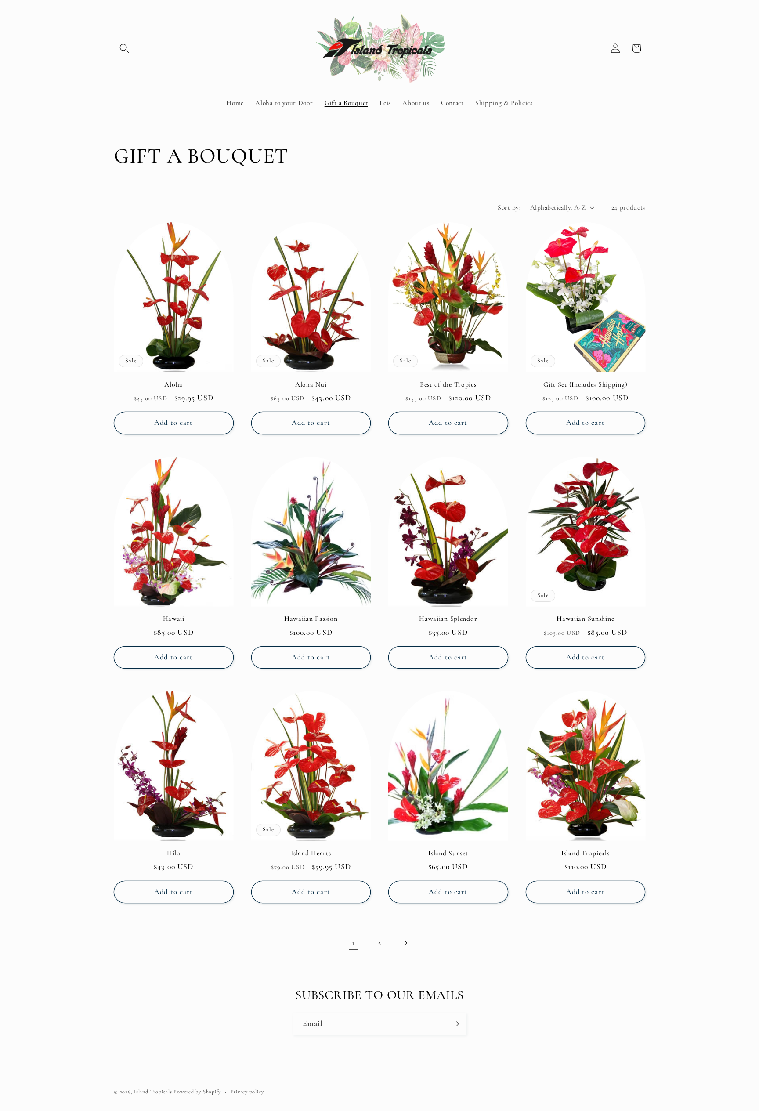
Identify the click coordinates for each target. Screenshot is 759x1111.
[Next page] (405, 942)
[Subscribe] (455, 1024)
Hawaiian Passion (311, 618)
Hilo (174, 853)
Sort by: (509, 207)
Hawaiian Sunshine (585, 618)
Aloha (173, 384)
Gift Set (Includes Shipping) (585, 384)
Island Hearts (311, 853)
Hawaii (173, 618)
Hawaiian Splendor (448, 618)
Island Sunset (448, 853)
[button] (124, 48)
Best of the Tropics (448, 384)
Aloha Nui (310, 384)
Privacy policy (247, 1092)
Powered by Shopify (197, 1092)
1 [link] (353, 942)
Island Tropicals (585, 853)
